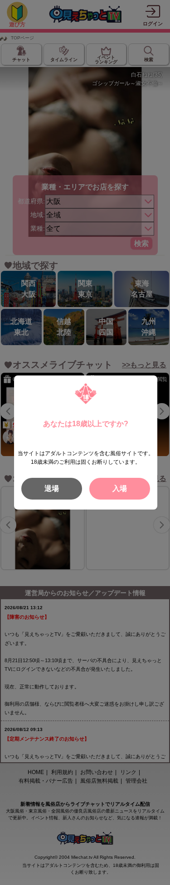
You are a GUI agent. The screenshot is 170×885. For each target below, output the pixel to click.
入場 (119, 488)
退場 (51, 488)
